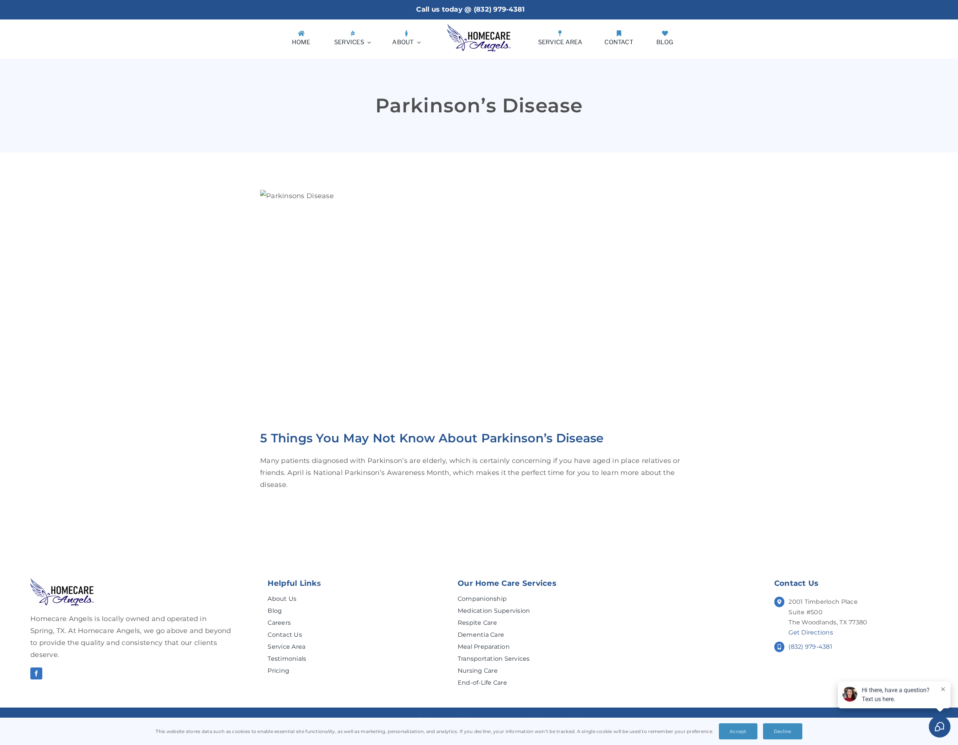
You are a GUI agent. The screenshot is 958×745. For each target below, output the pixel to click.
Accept (738, 731)
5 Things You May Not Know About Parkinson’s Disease (432, 438)
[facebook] (36, 673)
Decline (782, 731)
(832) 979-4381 (499, 9)
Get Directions (810, 632)
